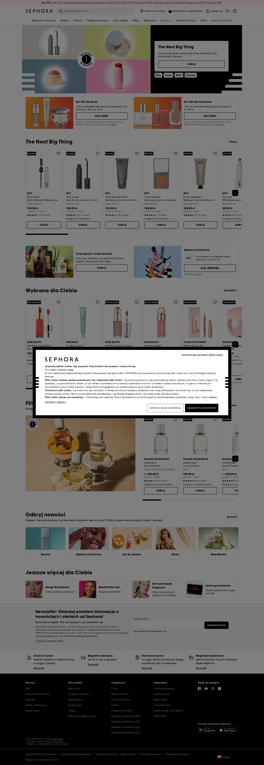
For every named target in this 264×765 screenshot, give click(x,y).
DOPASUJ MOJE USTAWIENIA (165, 408)
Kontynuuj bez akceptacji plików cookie (202, 354)
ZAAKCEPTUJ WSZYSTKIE (202, 408)
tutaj (71, 369)
